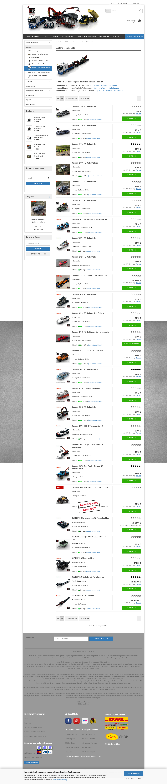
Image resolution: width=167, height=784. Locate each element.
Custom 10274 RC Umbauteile (84, 238)
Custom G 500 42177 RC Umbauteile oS (87, 351)
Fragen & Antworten (135, 36)
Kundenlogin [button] (123, 3)
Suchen (38, 249)
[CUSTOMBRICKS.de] (63, 19)
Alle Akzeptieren (134, 773)
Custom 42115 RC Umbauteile (84, 144)
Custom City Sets (33, 57)
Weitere (116, 36)
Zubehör (55, 36)
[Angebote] (49, 196)
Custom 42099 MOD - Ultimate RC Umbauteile (90, 487)
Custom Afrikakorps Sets (40, 54)
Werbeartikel (104, 36)
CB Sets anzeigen (33, 51)
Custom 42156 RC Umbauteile (84, 107)
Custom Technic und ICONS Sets (39, 68)
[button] (112, 3)
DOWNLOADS (30, 104)
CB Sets (45, 36)
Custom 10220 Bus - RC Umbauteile (86, 388)
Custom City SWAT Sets (40, 60)
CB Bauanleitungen (32, 36)
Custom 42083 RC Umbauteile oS (85, 369)
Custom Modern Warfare (40, 64)
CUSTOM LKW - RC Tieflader (83, 596)
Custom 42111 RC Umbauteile (84, 182)
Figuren (28, 100)
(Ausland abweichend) (95, 119)
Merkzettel (135, 3)
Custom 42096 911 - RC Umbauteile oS (87, 426)
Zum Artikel (131, 118)
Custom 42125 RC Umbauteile (84, 257)
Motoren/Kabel (67, 36)
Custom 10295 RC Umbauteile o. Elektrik (88, 313)
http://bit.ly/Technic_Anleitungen (105, 88)
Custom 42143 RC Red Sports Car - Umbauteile (90, 332)
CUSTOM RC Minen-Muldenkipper (85, 558)
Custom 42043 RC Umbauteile (84, 407)
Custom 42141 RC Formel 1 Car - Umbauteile (89, 276)
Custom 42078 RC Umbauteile (84, 294)
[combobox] (71, 98)
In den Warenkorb (131, 344)
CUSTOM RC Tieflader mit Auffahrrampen (88, 577)
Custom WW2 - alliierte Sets (41, 72)
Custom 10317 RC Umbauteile (84, 200)
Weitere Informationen (133, 778)
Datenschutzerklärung (60, 779)
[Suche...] (140, 11)
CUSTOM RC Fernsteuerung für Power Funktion (90, 518)
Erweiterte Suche (38, 254)
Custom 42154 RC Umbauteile (84, 125)
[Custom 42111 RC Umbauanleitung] (38, 208)
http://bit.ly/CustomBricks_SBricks (109, 90)
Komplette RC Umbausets (86, 36)
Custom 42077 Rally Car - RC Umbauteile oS (89, 219)
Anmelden (38, 183)
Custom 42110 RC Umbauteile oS (85, 163)
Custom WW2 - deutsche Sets (38, 77)
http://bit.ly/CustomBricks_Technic (104, 85)
